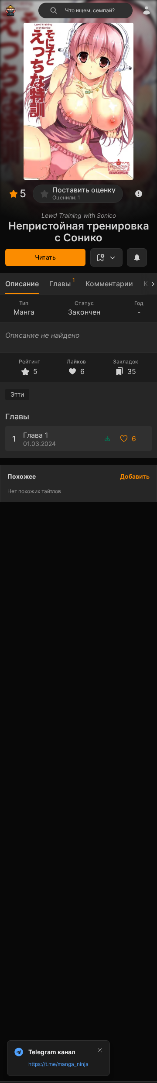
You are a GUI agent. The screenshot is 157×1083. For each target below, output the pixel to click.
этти (17, 394)
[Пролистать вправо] (149, 284)
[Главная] (10, 10)
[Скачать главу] (107, 438)
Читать (45, 257)
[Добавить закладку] (106, 257)
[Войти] (146, 10)
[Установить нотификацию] (137, 257)
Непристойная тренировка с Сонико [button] (78, 231)
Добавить (135, 476)
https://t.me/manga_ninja (58, 1064)
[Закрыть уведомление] (100, 1050)
